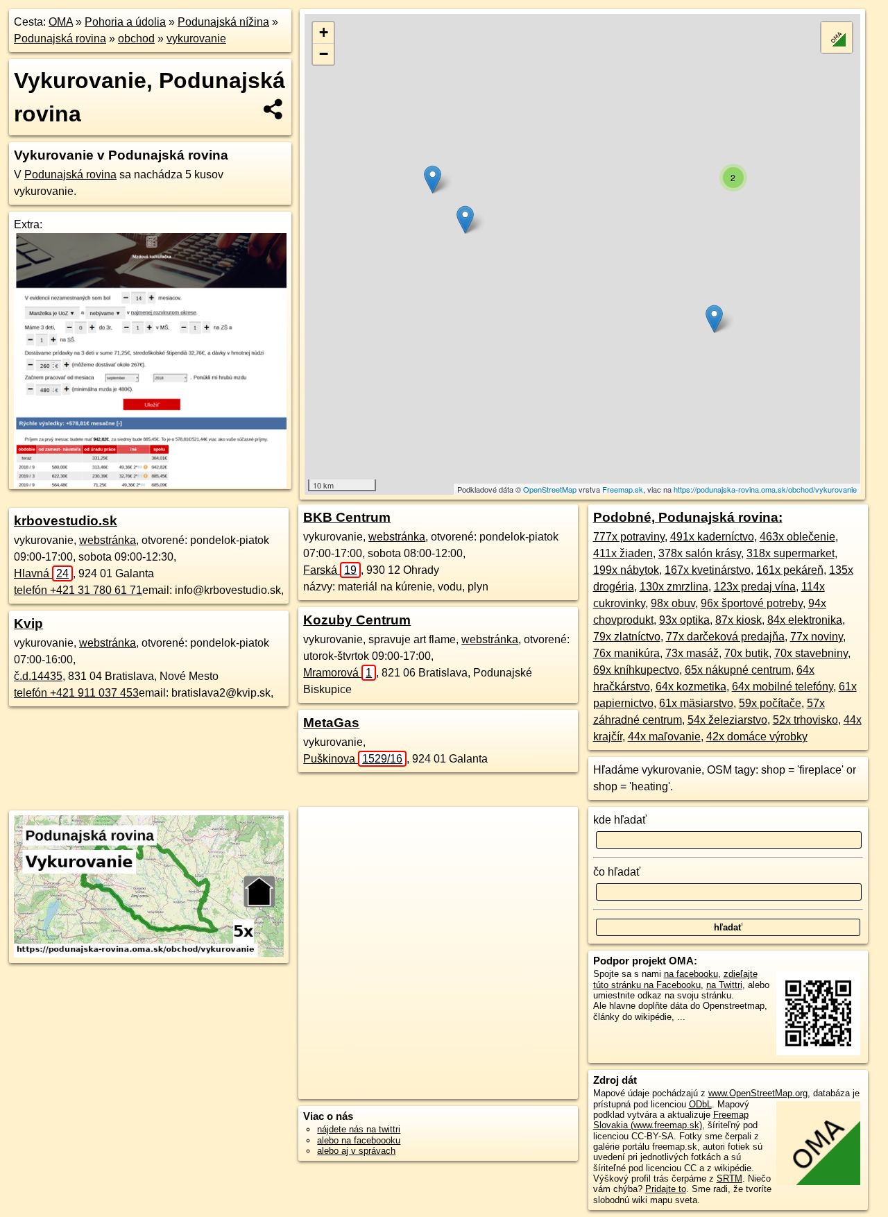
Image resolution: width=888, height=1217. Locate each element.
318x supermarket (790, 553)
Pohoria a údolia (125, 22)
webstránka (107, 540)
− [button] (323, 53)
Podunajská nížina (223, 22)
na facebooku (691, 974)
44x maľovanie (664, 736)
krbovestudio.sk (65, 520)
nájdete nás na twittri (358, 1129)
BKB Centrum (347, 517)
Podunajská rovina (60, 38)
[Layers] (836, 37)
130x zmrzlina (674, 587)
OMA (61, 22)
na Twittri (724, 985)
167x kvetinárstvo (708, 570)
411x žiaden (623, 553)
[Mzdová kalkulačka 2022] (150, 484)
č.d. (38, 676)
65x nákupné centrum (738, 670)
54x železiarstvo (727, 720)
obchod (136, 38)
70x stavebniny (811, 653)
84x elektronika (804, 620)
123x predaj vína (755, 587)
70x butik (746, 653)
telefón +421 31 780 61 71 (78, 590)
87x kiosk (738, 620)
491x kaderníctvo (712, 537)
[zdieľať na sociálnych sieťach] (274, 109)
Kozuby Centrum (357, 620)
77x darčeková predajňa (725, 636)
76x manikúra (626, 653)
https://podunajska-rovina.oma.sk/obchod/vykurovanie (765, 489)
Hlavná (41, 573)
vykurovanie (196, 38)
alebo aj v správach (356, 1151)
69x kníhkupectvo (636, 670)
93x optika (684, 620)
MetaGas (331, 722)
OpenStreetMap (550, 489)
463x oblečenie (797, 537)
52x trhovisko (805, 720)
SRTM (729, 1178)
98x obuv (673, 603)
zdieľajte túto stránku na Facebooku (675, 979)
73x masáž (692, 653)
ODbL (700, 1104)
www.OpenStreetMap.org (758, 1093)
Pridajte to (665, 1189)
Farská (330, 570)
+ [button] (323, 32)
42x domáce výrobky (757, 736)
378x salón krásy (699, 553)
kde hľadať (620, 820)
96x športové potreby (752, 603)
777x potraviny (629, 537)
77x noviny (816, 636)
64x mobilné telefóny (782, 686)
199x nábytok (626, 570)
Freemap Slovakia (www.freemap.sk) (671, 1119)
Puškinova (352, 759)
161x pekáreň (789, 570)
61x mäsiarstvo (696, 703)
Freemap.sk (622, 489)
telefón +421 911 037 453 (76, 693)
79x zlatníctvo (626, 636)
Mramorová (337, 673)
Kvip (28, 623)
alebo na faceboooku (358, 1140)
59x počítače (770, 703)
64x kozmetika (691, 686)
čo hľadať (616, 872)
